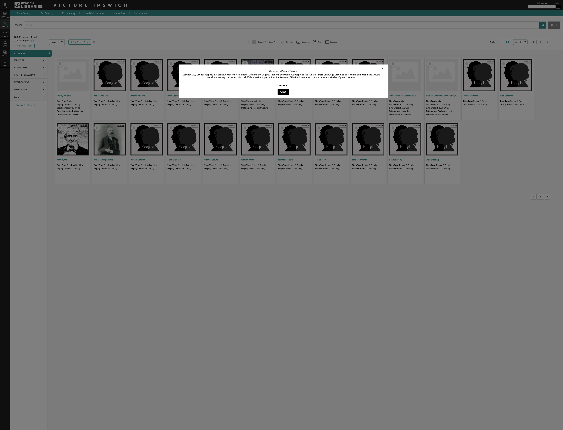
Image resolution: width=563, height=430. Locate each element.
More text (283, 85)
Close (283, 92)
